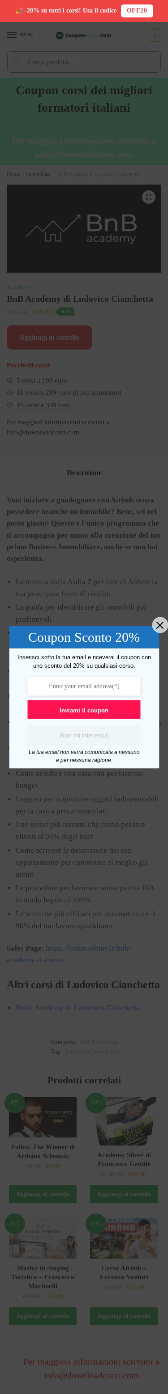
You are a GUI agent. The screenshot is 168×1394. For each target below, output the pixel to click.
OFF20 (137, 10)
